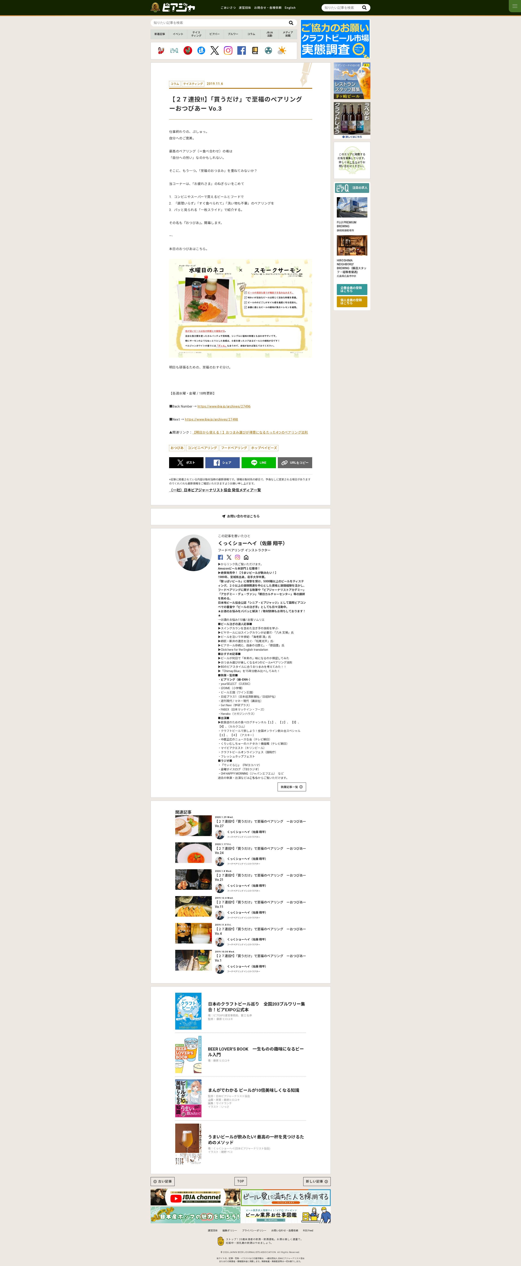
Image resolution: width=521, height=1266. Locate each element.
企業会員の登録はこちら (351, 289)
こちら (253, 777)
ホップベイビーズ (264, 448)
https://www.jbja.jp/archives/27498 (211, 419)
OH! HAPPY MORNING (234, 773)
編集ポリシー (229, 1230)
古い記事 (165, 1181)
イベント (178, 34)
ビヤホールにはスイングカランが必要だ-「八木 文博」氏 (257, 632)
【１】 (270, 722)
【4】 (221, 726)
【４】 (234, 735)
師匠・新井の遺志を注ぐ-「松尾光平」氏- (247, 641)
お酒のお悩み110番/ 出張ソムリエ (243, 619)
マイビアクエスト (232, 748)
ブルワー (233, 34)
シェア (226, 463)
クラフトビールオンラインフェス (242, 752)
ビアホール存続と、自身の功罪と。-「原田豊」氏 (252, 645)
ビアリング (228, 679)
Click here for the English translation (244, 649)
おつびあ (177, 448)
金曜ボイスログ (231, 769)
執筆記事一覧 (289, 787)
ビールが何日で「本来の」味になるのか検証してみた (255, 658)
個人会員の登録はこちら (351, 301)
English (290, 7)
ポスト (190, 463)
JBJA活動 (269, 34)
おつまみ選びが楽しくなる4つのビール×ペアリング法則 (256, 662)
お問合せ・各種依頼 (268, 7)
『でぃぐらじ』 (231, 765)
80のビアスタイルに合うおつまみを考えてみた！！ (254, 666)
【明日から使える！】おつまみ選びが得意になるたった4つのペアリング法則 (250, 432)
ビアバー (214, 34)
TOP (240, 1181)
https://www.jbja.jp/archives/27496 (224, 406)
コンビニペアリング (202, 448)
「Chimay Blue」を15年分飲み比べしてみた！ (250, 671)
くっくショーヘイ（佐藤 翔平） (253, 543)
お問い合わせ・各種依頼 (284, 1230)
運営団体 (245, 7)
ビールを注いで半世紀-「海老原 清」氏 (246, 636)
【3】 (294, 722)
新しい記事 (314, 1181)
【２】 (282, 722)
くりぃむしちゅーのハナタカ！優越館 (245, 743)
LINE (263, 463)
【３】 (222, 735)
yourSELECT (229, 683)
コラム (251, 34)
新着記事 (159, 34)
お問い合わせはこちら (243, 516)
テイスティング (196, 34)
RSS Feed (308, 1230)
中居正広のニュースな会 (236, 739)
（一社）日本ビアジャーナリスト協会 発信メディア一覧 (215, 490)
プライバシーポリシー (254, 1230)
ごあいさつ (228, 7)
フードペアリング (234, 448)
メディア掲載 (288, 34)
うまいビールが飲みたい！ (258, 572)
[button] (332, 55)
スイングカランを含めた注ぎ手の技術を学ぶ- (250, 628)
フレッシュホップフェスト (238, 756)
